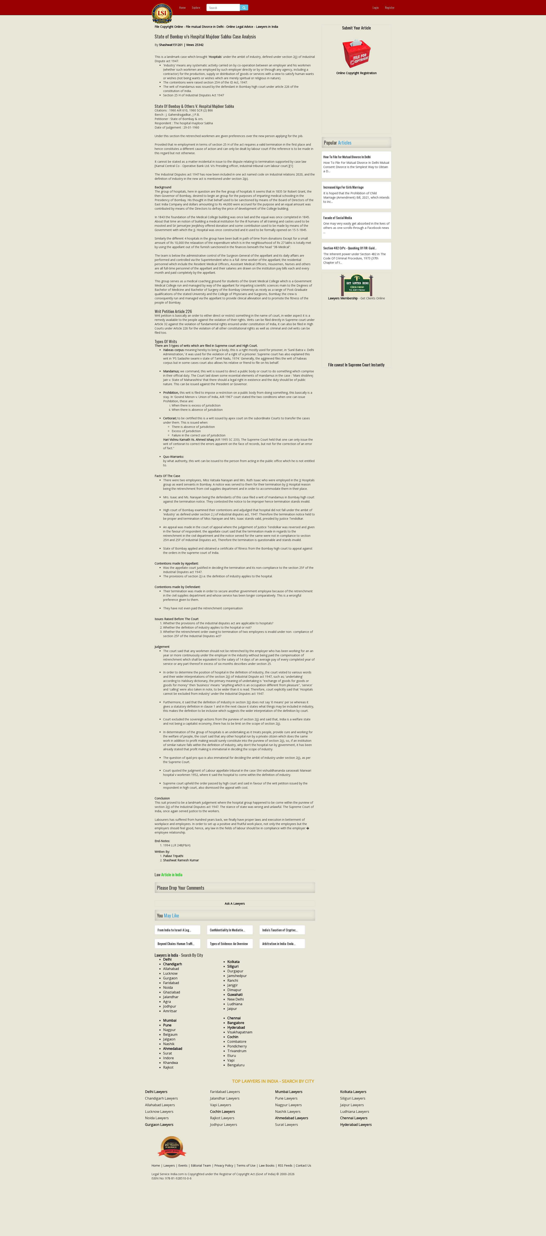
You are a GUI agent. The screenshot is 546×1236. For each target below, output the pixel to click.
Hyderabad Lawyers (356, 1124)
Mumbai (169, 1020)
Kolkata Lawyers (353, 1091)
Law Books (266, 1165)
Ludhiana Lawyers (354, 1111)
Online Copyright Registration (356, 73)
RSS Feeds (285, 1165)
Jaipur (232, 1008)
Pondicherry (237, 1046)
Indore (168, 1058)
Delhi (167, 959)
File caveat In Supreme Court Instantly (356, 364)
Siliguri (232, 966)
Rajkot (168, 1067)
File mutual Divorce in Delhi (205, 27)
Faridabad (171, 982)
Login (376, 7)
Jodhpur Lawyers (223, 1124)
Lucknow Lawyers (159, 1111)
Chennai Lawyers (353, 1118)
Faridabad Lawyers (225, 1091)
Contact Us (303, 1165)
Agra (167, 1001)
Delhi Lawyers (156, 1091)
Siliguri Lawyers (352, 1098)
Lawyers (169, 1165)
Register (390, 7)
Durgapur (235, 971)
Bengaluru (235, 1065)
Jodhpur (169, 1006)
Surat (167, 1053)
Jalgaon (169, 1039)
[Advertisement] (356, 106)
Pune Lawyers (286, 1098)
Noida (168, 987)
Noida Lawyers (157, 1118)
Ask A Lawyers (235, 903)
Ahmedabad (172, 1048)
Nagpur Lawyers (288, 1105)
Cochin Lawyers (222, 1111)
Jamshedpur (237, 975)
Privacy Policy (223, 1165)
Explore (196, 7)
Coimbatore (236, 1041)
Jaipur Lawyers (352, 1105)
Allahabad (171, 968)
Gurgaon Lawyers (159, 1124)
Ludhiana (234, 1004)
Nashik (168, 1043)
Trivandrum (236, 1051)
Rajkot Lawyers (222, 1118)
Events (182, 1165)
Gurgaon (170, 978)
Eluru (231, 1055)
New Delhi (235, 999)
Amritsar (170, 1011)
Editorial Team (201, 1165)
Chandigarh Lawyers (161, 1098)
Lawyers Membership (343, 298)
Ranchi (232, 980)
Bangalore (235, 1022)
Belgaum (170, 1034)
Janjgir (232, 985)
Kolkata (233, 961)
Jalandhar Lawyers (225, 1098)
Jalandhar (171, 997)
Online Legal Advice (239, 27)
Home (182, 7)
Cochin (232, 1036)
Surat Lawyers (286, 1124)
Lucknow (170, 973)
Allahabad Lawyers (160, 1105)
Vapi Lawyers (220, 1105)
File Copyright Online (169, 27)
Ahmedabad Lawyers (291, 1118)
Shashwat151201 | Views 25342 (181, 45)
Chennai (234, 1018)
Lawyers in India (267, 27)
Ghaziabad (171, 992)
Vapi (230, 1060)
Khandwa (170, 1062)
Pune (167, 1025)
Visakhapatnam (239, 1032)
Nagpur (169, 1029)
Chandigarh (172, 964)
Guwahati (235, 994)
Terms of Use (246, 1165)
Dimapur (234, 989)
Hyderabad (236, 1027)
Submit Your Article (356, 28)
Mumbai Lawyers (288, 1091)
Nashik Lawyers (288, 1111)
